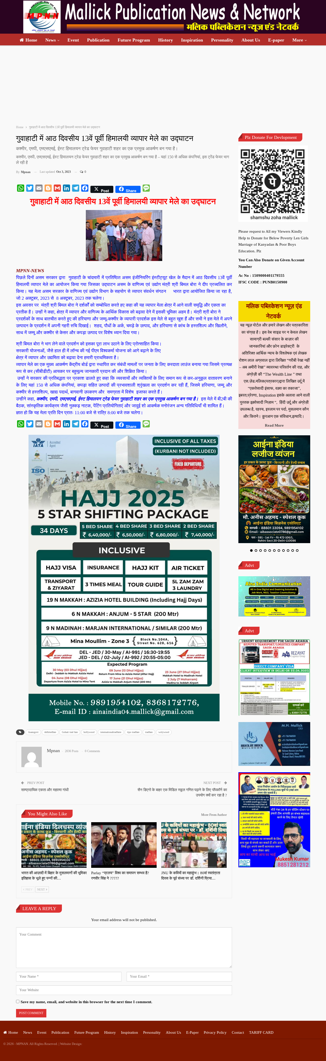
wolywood (163, 732)
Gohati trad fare (70, 732)
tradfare (149, 732)
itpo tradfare (133, 732)
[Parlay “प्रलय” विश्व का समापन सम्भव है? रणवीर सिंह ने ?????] (124, 845)
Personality (222, 40)
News (50, 40)
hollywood (89, 732)
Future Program (134, 40)
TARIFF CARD (261, 1032)
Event (73, 40)
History (165, 40)
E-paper (276, 40)
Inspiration (192, 40)
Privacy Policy (215, 1032)
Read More (274, 425)
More (297, 40)
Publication (98, 40)
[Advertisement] (163, 84)
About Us (250, 40)
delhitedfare (50, 732)
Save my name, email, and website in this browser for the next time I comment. (86, 1002)
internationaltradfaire (110, 732)
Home (31, 40)
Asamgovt (33, 732)
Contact (238, 1032)
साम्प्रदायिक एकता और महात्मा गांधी (45, 790)
